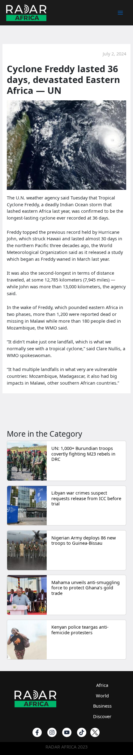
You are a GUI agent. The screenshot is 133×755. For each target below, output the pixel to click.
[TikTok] (81, 732)
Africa (102, 685)
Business (102, 706)
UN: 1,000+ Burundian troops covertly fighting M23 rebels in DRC (83, 453)
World (102, 695)
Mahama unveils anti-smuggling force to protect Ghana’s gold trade (85, 587)
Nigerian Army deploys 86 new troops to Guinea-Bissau (83, 540)
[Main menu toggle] (120, 12)
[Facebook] (37, 732)
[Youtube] (66, 732)
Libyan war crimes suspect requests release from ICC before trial (86, 498)
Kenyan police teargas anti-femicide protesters (80, 629)
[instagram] (52, 732)
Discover (102, 716)
